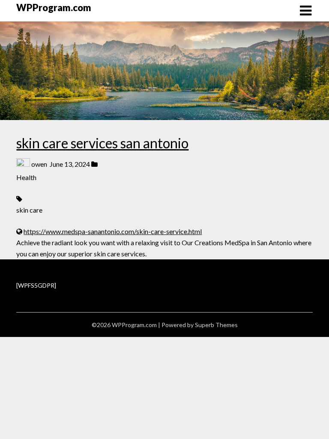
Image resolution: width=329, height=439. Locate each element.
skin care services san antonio (102, 143)
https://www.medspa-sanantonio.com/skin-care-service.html (113, 231)
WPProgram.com (53, 7)
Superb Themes (216, 324)
